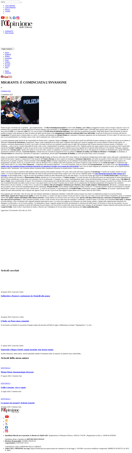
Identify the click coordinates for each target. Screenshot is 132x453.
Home (7, 52)
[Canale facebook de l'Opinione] (14, 19)
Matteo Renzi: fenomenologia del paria (17, 372)
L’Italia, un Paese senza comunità (15, 321)
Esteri (7, 60)
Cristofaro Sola (6, 91)
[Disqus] (66, 241)
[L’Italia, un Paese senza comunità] (13, 315)
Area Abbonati (10, 5)
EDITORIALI (5, 368)
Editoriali (8, 54)
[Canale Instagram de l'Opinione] (17, 19)
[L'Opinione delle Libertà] (17, 27)
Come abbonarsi (10, 7)
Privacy (7, 9)
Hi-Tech (7, 64)
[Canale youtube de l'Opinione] (3, 19)
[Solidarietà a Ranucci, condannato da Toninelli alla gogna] (13, 290)
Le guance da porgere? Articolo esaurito (18, 403)
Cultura (7, 62)
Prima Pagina (9, 33)
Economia (8, 58)
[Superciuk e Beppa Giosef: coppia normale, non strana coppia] (13, 344)
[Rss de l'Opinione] (6, 19)
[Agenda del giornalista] (10, 47)
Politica (7, 56)
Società (7, 65)
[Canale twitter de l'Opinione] (10, 19)
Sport (6, 67)
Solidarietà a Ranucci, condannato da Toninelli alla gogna (25, 296)
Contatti (7, 11)
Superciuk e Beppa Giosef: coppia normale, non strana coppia (27, 349)
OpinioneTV (9, 31)
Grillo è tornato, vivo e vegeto (13, 387)
